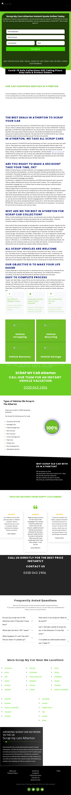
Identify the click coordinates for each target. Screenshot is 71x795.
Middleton (33, 681)
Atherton (32, 668)
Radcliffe (8, 699)
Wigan (44, 720)
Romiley (57, 681)
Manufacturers (35, 775)
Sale (6, 676)
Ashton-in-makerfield (61, 689)
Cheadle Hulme (47, 707)
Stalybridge (45, 699)
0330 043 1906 (35, 387)
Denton (56, 672)
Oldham (32, 689)
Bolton (7, 672)
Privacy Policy (12, 773)
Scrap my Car (35, 780)
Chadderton (58, 676)
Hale (43, 712)
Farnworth (8, 712)
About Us (12, 771)
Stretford (7, 716)
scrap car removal (57, 152)
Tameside (57, 685)
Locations (35, 773)
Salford (7, 681)
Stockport (8, 689)
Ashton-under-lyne (36, 676)
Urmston (32, 685)
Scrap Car (35, 771)
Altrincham (33, 672)
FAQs (58, 771)
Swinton (44, 703)
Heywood (7, 703)
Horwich (44, 716)
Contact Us (35, 777)
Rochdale (8, 685)
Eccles (56, 668)
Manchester (8, 668)
